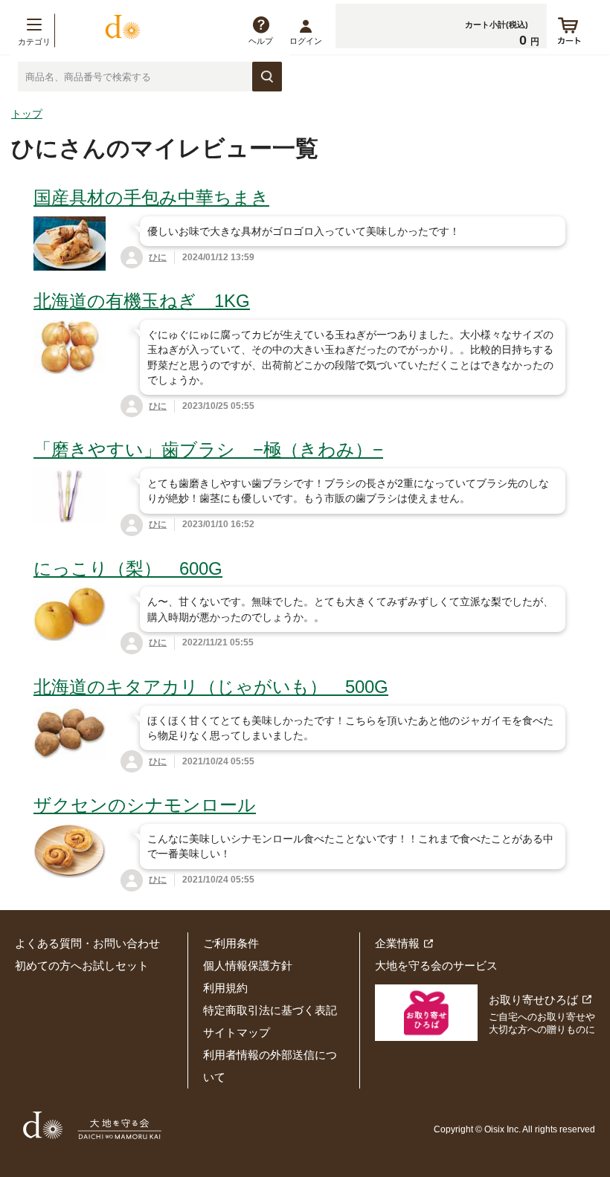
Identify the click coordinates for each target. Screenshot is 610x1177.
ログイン (305, 40)
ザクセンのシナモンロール (144, 805)
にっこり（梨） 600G (127, 568)
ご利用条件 (231, 943)
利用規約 (225, 987)
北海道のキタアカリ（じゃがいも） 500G (210, 687)
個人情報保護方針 (247, 965)
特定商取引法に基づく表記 (270, 1010)
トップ (26, 114)
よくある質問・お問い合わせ (87, 943)
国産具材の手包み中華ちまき (151, 197)
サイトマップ (236, 1032)
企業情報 (397, 943)
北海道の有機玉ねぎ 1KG (141, 301)
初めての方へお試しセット (82, 965)
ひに (158, 257)
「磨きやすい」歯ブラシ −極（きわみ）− (208, 449)
